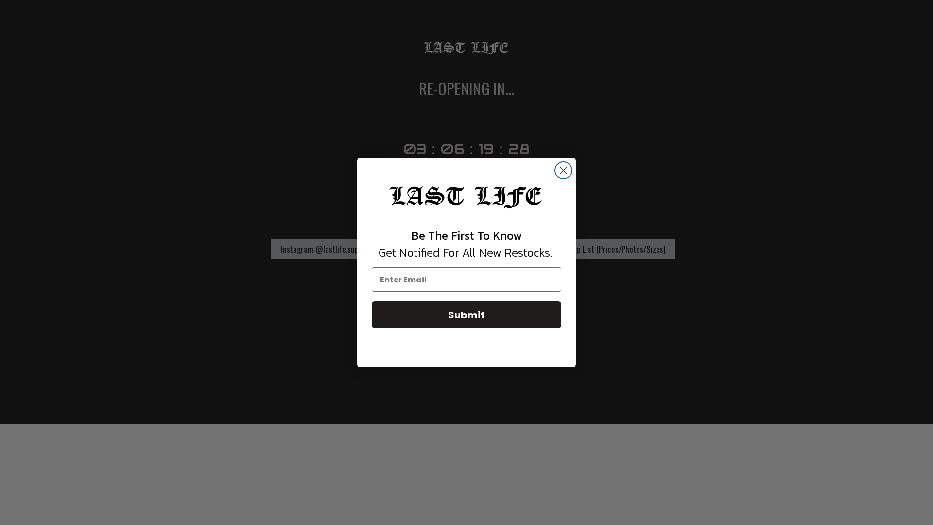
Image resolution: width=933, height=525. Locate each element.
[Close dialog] (563, 170)
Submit (466, 315)
